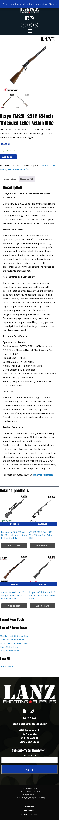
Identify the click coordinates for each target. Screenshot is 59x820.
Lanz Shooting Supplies (31, 791)
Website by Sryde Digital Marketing (31, 797)
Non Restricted (15, 169)
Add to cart (8, 156)
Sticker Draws (6, 666)
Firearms (45, 165)
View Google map (29, 741)
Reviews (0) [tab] (26, 178)
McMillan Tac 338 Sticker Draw (14, 636)
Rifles (27, 169)
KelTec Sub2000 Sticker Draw (14, 643)
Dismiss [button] (53, 4)
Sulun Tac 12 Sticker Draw (12, 639)
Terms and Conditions (29, 814)
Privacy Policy (29, 810)
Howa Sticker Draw (9, 647)
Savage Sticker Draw (9, 650)
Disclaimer (29, 806)
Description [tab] (10, 178)
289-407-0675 (29, 717)
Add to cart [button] (14, 545)
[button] (54, 39)
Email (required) (29, 755)
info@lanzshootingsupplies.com (29, 723)
